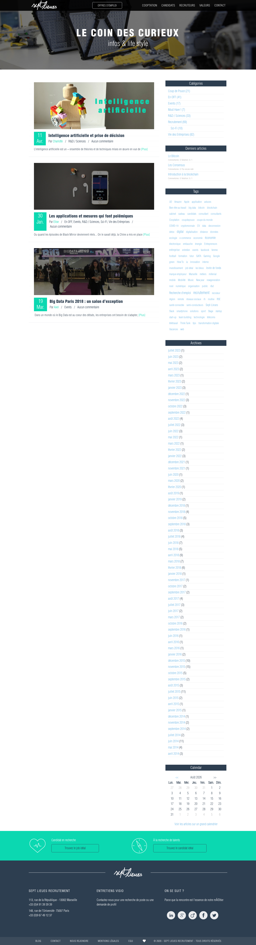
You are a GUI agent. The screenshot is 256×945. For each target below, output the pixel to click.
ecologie (173, 238)
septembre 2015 (177, 679)
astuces (207, 201)
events (195, 250)
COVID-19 (174, 225)
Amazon (178, 201)
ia (187, 262)
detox (171, 232)
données (214, 232)
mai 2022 (173, 437)
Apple (186, 201)
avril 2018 (173, 555)
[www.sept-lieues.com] (44, 5)
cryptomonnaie (188, 225)
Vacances (173, 329)
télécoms (211, 317)
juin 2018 (173, 543)
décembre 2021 (176, 462)
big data (192, 207)
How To (180, 262)
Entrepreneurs (210, 244)
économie (210, 238)
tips (194, 323)
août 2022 (173, 419)
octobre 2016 (175, 623)
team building (185, 317)
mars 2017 (174, 617)
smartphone (182, 311)
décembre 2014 (176, 716)
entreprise (174, 250)
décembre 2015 (176, 661)
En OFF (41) (174, 97)
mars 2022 (174, 443)
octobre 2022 (175, 406)
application (197, 201)
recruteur (216, 293)
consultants (216, 213)
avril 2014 (173, 754)
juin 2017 (173, 611)
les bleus (200, 268)
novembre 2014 (176, 723)
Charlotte (58, 141)
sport (203, 311)
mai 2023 (173, 363)
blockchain (212, 207)
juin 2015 (173, 698)
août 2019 (173, 493)
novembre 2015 (176, 667)
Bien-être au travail (177, 207)
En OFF (68, 222)
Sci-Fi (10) (177, 128)
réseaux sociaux (193, 299)
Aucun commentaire (102, 141)
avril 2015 (173, 704)
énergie (198, 244)
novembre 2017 (176, 580)
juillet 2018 (174, 536)
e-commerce (185, 238)
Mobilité (181, 280)
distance (204, 232)
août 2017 (173, 599)
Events (77, 222)
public (205, 286)
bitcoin (201, 207)
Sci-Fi (104, 222)
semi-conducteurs (195, 305)
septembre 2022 (177, 413)
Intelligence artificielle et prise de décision (86, 135)
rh (204, 299)
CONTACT (220, 5)
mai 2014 (173, 747)
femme (215, 250)
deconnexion (214, 225)
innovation (195, 262)
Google (216, 256)
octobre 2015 (175, 673)
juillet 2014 (174, 735)
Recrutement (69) (177, 122)
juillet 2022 (174, 425)
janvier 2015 (175, 710)
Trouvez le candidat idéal (179, 848)
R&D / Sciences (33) (179, 116)
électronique (175, 244)
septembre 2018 (177, 524)
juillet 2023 (174, 350)
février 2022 (174, 450)
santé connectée (176, 305)
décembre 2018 (176, 506)
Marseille (193, 274)
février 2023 (174, 381)
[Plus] (144, 149)
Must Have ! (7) (176, 110)
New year (200, 280)
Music (191, 280)
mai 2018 (173, 549)
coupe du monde (205, 220)
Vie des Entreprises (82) (181, 134)
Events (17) (174, 103)
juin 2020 (173, 475)
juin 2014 (173, 741)
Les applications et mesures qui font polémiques (91, 216)
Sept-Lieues (212, 305)
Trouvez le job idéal (75, 848)
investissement (176, 268)
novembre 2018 (176, 512)
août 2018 (173, 530)
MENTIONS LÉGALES (108, 941)
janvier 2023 (175, 388)
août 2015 (173, 685)
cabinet (172, 213)
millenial (212, 274)
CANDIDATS (168, 5)
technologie (199, 317)
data (204, 225)
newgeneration (213, 280)
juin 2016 (173, 636)
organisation (194, 286)
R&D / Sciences (77, 141)
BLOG (38, 941)
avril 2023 (173, 369)
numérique (181, 286)
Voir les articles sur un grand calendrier (196, 824)
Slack (171, 311)
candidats (191, 213)
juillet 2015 (174, 692)
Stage (210, 311)
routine (211, 299)
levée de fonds (213, 268)
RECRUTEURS (187, 5)
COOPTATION (149, 5)
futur (192, 256)
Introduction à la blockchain (183, 174)
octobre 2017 (175, 586)
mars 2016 (174, 648)
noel (171, 286)
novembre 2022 (176, 400)
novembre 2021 (176, 468)
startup (219, 311)
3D (170, 201)
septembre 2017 (177, 592)
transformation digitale (209, 323)
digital (180, 232)
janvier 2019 (175, 499)
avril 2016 (173, 642)
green (171, 262)
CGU (130, 941)
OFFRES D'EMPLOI (107, 5)
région (172, 299)
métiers (203, 274)
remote (181, 299)
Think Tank (185, 323)
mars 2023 (174, 375)
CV (198, 225)
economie (198, 238)
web (182, 329)
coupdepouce (188, 220)
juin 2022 (173, 431)
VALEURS (204, 5)
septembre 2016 (177, 630)
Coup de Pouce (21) (179, 91)
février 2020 (174, 487)
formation (183, 256)
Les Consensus (176, 165)
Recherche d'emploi (180, 293)
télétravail (173, 323)
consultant (203, 213)
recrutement (201, 292)
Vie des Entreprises (119, 222)
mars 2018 (174, 561)
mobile (172, 280)
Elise (56, 222)
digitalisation (192, 232)
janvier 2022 (175, 456)
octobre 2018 (175, 518)
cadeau (181, 213)
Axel (56, 307)
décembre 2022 (176, 394)
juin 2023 (173, 357)
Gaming (207, 256)
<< (177, 777)
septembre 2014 (177, 729)
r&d (212, 286)
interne (205, 262)
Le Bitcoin (173, 156)
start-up (172, 317)
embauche (188, 244)
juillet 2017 (174, 605)
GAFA (198, 256)
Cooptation (174, 220)
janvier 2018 (175, 574)
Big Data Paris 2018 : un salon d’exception (86, 301)
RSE (218, 299)
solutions (194, 311)
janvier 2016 (175, 654)
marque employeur (178, 274)
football (172, 256)
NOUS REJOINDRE (79, 941)
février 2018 (174, 568)
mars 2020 (174, 481)
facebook (205, 250)
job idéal (189, 268)
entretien (186, 250)
